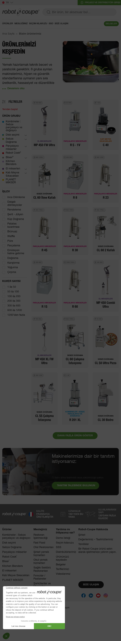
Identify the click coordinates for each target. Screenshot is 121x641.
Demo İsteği (63, 538)
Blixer (9, 157)
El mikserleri (13, 168)
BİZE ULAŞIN (61, 23)
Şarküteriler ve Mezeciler (42, 585)
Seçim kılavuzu (38, 23)
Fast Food (39, 542)
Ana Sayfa (8, 33)
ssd (51, 23)
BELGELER (111, 24)
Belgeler (61, 564)
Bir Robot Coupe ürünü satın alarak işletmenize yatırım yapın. (97, 550)
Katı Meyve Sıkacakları (12, 174)
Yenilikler (83, 544)
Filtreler (15, 101)
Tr (7, 2)
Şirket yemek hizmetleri (41, 554)
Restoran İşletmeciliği (40, 537)
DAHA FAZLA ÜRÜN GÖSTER (75, 435)
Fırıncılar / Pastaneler (39, 577)
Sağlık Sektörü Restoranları (42, 569)
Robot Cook (13, 153)
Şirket (81, 535)
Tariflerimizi (62, 569)
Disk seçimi (12, 135)
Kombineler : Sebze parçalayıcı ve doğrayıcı (14, 126)
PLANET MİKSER (11, 181)
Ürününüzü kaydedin (62, 558)
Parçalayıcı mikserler (12, 148)
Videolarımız (63, 574)
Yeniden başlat (10, 109)
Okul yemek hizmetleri (40, 561)
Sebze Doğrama (11, 140)
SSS (58, 547)
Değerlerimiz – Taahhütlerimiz (95, 539)
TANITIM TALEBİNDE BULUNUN (76, 485)
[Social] (83, 595)
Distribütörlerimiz (66, 552)
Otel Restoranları (43, 547)
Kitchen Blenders (11, 163)
